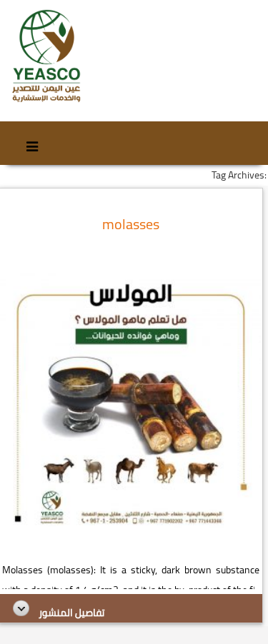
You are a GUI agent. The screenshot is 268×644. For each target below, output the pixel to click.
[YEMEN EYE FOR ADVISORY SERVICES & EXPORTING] (45, 56)
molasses (130, 224)
